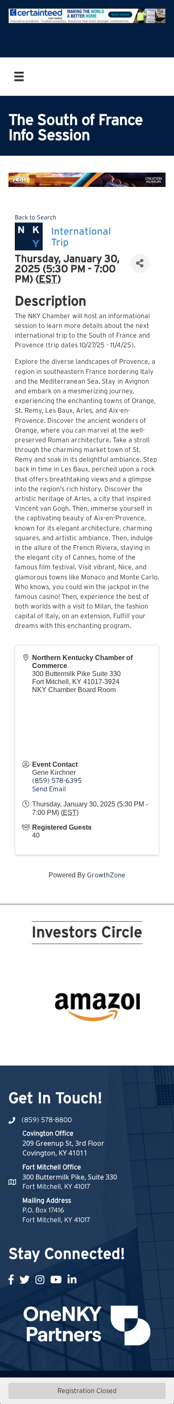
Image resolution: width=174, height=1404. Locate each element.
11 (41, 1038)
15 (82, 1038)
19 (122, 1038)
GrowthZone (106, 875)
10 (133, 1026)
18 (112, 1038)
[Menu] (19, 76)
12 (51, 1038)
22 (92, 1050)
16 (92, 1038)
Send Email (49, 789)
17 (102, 1038)
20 (133, 1038)
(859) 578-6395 (57, 780)
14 (72, 1038)
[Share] (140, 263)
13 (62, 1038)
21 (82, 1050)
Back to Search (35, 217)
